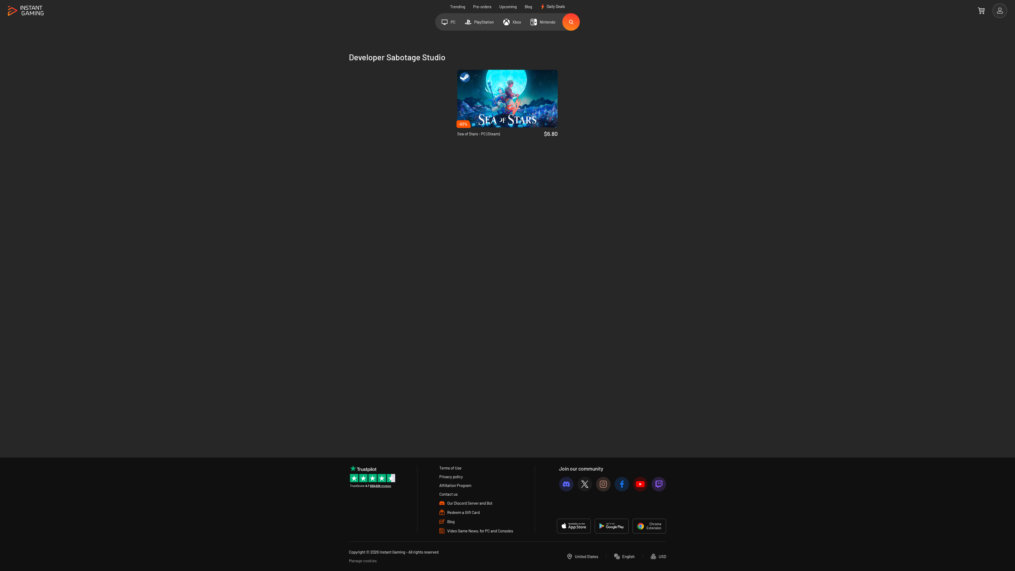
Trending (457, 6)
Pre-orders (482, 6)
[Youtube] (640, 484)
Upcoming (508, 6)
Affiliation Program (455, 485)
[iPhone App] (574, 526)
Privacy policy (451, 476)
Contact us (448, 494)
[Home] (26, 11)
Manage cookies (363, 560)
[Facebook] (622, 484)
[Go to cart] (981, 10)
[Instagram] (603, 484)
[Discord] (566, 484)
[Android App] (612, 526)
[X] (585, 484)
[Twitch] (659, 484)
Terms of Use (450, 468)
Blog (528, 6)
